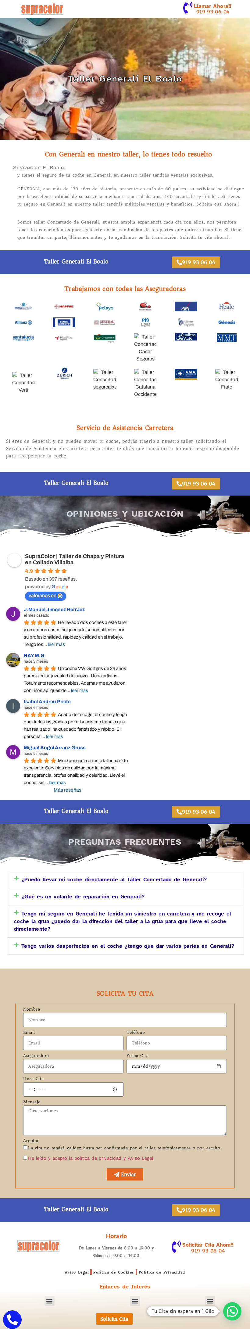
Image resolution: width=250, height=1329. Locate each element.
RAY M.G (34, 655)
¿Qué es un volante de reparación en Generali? (83, 897)
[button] (126, 879)
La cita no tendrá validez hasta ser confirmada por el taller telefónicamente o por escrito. (125, 1148)
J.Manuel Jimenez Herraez (54, 609)
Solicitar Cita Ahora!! (208, 1245)
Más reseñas (67, 790)
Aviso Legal (77, 1272)
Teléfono (136, 1033)
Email (29, 1033)
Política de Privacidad (162, 1272)
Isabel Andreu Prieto (47, 701)
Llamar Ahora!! (213, 6)
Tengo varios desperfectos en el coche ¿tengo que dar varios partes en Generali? (127, 946)
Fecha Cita (137, 1056)
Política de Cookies (113, 1272)
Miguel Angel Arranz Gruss (55, 747)
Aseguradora (36, 1056)
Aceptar (31, 1141)
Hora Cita (33, 1079)
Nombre (31, 1010)
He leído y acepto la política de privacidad (75, 1158)
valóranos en (42, 595)
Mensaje (32, 1102)
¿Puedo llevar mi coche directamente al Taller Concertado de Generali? (114, 879)
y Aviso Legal (138, 1158)
